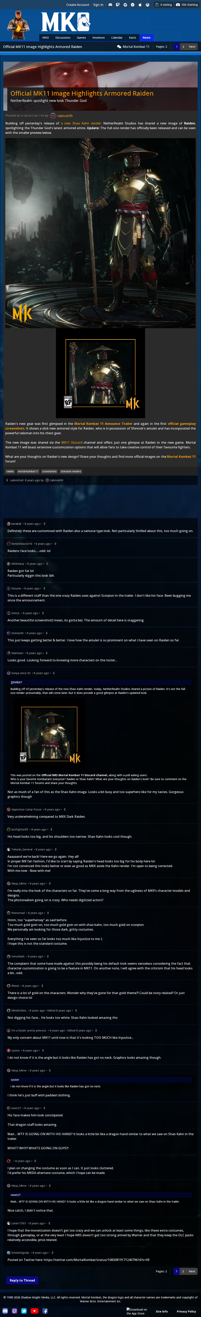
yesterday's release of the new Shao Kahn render (60, 689)
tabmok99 (56, 480)
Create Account (77, 5)
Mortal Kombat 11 (136, 46)
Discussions (62, 37)
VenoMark (18, 956)
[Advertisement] (100, 502)
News (147, 37)
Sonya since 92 (20, 673)
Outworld (17, 633)
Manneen (17, 653)
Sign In (98, 5)
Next (192, 46)
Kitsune (16, 588)
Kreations (98, 37)
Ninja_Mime (18, 883)
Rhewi (15, 986)
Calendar (116, 37)
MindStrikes (18, 1010)
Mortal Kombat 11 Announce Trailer (103, 423)
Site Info (162, 1311)
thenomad (18, 913)
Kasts (132, 37)
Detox (15, 613)
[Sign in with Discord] (110, 5)
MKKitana (17, 564)
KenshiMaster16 (21, 544)
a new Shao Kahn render (81, 123)
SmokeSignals (20, 1252)
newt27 (16, 1108)
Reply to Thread (22, 1280)
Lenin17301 (18, 1223)
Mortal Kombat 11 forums (27, 783)
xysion (15, 1050)
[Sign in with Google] (125, 5)
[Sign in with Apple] (140, 5)
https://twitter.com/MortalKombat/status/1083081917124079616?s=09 (96, 1260)
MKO (45, 37)
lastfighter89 (19, 829)
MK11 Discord (71, 442)
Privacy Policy (186, 1311)
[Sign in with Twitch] (118, 5)
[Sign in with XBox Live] (148, 5)
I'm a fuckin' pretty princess (28, 1030)
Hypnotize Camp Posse (26, 809)
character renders (71, 471)
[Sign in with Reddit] (133, 5)
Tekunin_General (21, 849)
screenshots (49, 471)
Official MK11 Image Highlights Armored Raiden (82, 93)
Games (81, 37)
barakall (16, 524)
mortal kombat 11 (28, 471)
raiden (10, 471)
